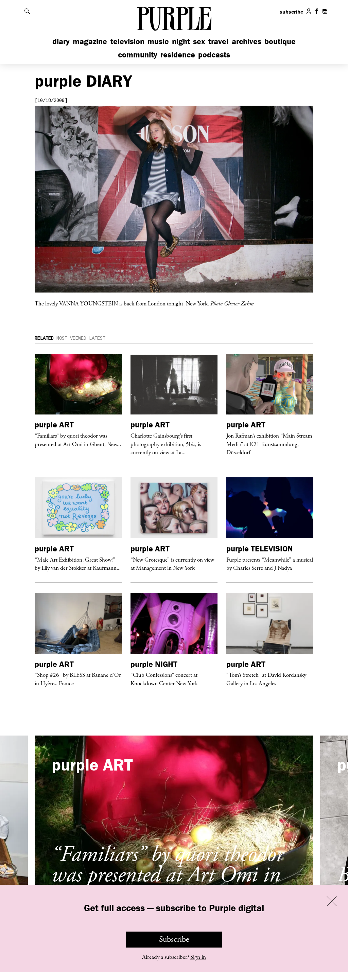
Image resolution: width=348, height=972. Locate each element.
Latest (97, 338)
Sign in (198, 957)
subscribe (291, 11)
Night (181, 41)
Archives (246, 41)
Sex (199, 41)
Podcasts (214, 54)
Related (44, 338)
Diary (61, 41)
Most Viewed (71, 338)
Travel (218, 41)
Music (158, 41)
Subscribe (174, 939)
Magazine (90, 41)
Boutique (280, 41)
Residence (177, 54)
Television (127, 41)
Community (137, 54)
